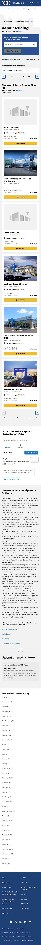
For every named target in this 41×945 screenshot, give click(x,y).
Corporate (24, 882)
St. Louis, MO (6, 783)
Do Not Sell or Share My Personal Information (10, 893)
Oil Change (6, 639)
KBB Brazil (24, 904)
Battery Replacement (9, 629)
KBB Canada (25, 908)
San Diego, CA (6, 716)
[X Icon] (16, 921)
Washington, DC (7, 854)
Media (23, 894)
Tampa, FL (5, 754)
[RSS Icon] (20, 921)
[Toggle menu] (38, 3)
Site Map (24, 899)
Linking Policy (16, 940)
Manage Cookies (7, 908)
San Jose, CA (6, 726)
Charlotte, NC (6, 797)
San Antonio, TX (7, 844)
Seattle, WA (6, 859)
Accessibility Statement (27, 940)
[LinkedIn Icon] (25, 921)
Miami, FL (5, 745)
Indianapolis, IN (7, 768)
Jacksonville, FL (7, 740)
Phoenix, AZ (6, 697)
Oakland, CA (6, 707)
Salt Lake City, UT (7, 849)
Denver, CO (6, 730)
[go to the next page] (4, 77)
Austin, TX (5, 825)
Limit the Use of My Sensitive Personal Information (8, 901)
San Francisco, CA (8, 721)
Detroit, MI (5, 773)
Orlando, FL (6, 749)
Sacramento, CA (7, 711)
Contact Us (6, 882)
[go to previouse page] (37, 77)
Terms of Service (6, 940)
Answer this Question (11, 479)
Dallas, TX (5, 830)
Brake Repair (6, 634)
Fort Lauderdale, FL (8, 735)
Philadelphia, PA (7, 821)
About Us (5, 913)
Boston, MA (6, 816)
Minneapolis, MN (8, 778)
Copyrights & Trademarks (8, 936)
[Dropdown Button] (35, 44)
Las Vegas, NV (6, 787)
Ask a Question (31, 452)
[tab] (11, 59)
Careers (23, 878)
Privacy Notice (7, 887)
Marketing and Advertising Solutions (30, 888)
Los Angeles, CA (7, 702)
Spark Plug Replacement (11, 643)
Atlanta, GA (6, 759)
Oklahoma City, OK (8, 811)
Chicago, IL (5, 764)
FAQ (3, 878)
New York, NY (6, 792)
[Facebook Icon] (11, 921)
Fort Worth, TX (7, 835)
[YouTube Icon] (30, 921)
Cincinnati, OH (7, 802)
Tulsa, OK (5, 806)
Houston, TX (6, 840)
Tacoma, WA (6, 863)
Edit (31, 22)
